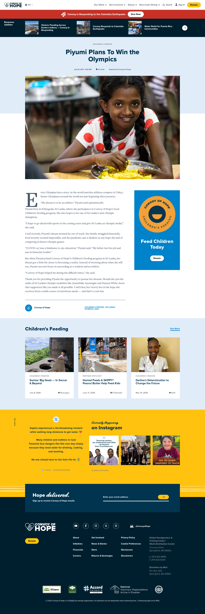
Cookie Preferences (131, 543)
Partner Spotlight (92, 376)
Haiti (173, 393)
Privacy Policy (128, 537)
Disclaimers (127, 555)
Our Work (99, 4)
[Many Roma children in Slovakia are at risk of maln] (167, 450)
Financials (78, 549)
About (131, 4)
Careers (77, 555)
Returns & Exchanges (102, 555)
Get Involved (116, 4)
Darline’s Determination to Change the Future (152, 382)
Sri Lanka (101, 69)
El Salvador (117, 393)
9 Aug (48, 470)
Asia (97, 309)
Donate (194, 4)
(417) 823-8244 (158, 559)
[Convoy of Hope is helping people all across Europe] (135, 450)
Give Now (136, 14)
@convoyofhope (61, 470)
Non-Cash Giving (148, 4)
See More (175, 328)
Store (94, 549)
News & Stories (99, 543)
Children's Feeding (102, 44)
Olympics (89, 309)
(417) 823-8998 (159, 556)
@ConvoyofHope (99, 470)
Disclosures (127, 549)
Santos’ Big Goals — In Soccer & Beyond (48, 382)
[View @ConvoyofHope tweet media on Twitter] (78, 459)
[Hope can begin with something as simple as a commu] (104, 450)
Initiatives (78, 543)
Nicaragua (64, 393)
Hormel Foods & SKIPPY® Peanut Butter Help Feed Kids (101, 382)
